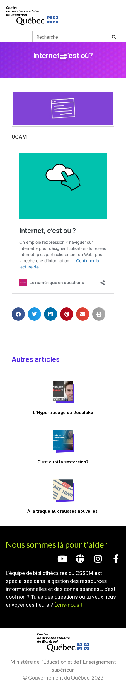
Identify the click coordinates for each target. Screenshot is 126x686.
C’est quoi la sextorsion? (63, 462)
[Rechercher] (114, 37)
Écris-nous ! (68, 605)
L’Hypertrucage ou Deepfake (63, 412)
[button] (63, 56)
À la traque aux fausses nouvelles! (63, 511)
